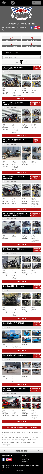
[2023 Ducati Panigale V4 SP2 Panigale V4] (21, 116)
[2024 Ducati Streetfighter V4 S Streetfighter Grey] (21, 80)
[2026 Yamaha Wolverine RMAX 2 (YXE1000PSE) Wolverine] (21, 227)
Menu (35, 3)
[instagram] (35, 29)
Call (13, 3)
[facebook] (32, 29)
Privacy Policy (25, 459)
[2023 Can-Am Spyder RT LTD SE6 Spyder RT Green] (21, 153)
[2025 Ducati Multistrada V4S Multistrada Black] (21, 190)
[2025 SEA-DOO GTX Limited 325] (21, 368)
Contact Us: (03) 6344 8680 (21, 23)
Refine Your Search (10, 53)
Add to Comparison (10, 72)
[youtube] (39, 29)
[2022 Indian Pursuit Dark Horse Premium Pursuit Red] (21, 402)
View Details (21, 98)
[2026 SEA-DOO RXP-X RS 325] (21, 336)
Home (4, 3)
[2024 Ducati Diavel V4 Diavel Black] (21, 299)
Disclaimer (25, 461)
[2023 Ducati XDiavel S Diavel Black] (21, 262)
